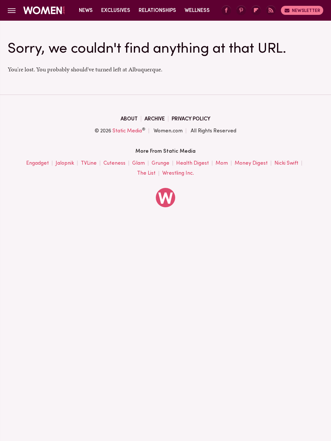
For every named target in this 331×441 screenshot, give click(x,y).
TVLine (89, 163)
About (129, 119)
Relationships (157, 10)
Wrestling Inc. (178, 173)
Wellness (197, 10)
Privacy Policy (191, 119)
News (86, 10)
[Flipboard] (256, 10)
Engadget (37, 163)
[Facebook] (226, 10)
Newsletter (306, 10)
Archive (154, 119)
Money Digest (251, 163)
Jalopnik (65, 163)
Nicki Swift (286, 163)
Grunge (160, 163)
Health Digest (192, 163)
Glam (138, 163)
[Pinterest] (241, 10)
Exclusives (115, 10)
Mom (222, 163)
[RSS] (271, 10)
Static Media (127, 131)
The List (146, 173)
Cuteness (114, 163)
